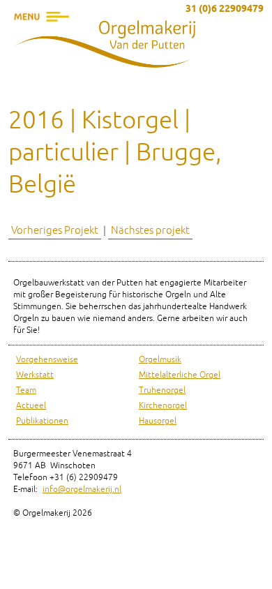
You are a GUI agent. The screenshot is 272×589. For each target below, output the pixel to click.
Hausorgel (157, 421)
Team (26, 390)
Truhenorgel (162, 390)
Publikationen (42, 421)
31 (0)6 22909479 (225, 9)
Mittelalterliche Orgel (179, 375)
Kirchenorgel (163, 406)
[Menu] (42, 38)
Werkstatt (35, 375)
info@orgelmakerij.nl (82, 489)
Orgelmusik (160, 360)
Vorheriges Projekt (54, 230)
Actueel (31, 406)
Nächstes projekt (150, 230)
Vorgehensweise (47, 360)
